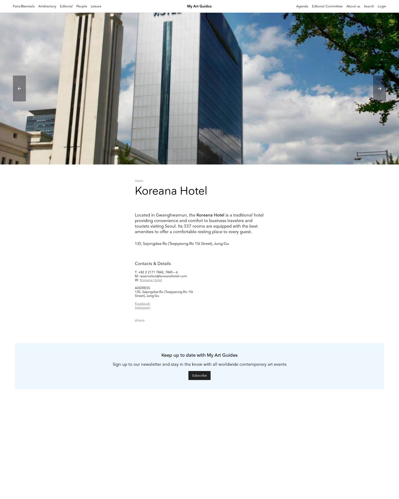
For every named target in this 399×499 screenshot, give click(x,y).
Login (382, 6)
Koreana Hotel (151, 280)
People (81, 6)
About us (353, 6)
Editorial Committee (327, 6)
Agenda (302, 6)
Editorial (66, 6)
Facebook (142, 304)
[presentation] (19, 88)
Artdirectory (47, 6)
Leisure (96, 6)
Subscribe (199, 375)
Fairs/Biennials (24, 6)
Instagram (142, 308)
